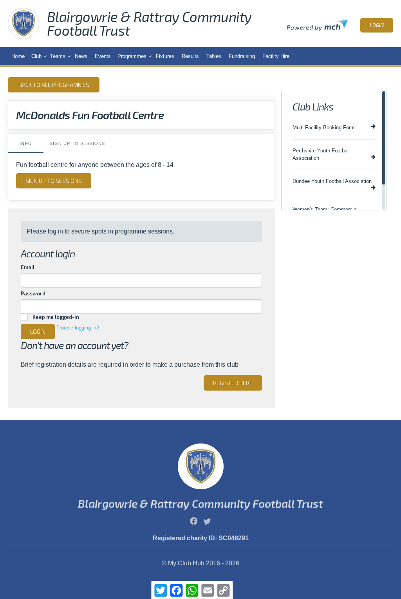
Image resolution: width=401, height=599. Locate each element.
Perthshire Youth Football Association (321, 154)
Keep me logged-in (56, 317)
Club (36, 56)
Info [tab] (26, 143)
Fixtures (165, 56)
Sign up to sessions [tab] (77, 143)
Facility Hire (275, 56)
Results (190, 56)
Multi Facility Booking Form (324, 127)
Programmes (131, 56)
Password (33, 293)
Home (18, 56)
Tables (213, 56)
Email (27, 267)
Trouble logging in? (77, 328)
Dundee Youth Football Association (332, 181)
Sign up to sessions (53, 180)
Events (103, 56)
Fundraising (242, 56)
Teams (57, 56)
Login (377, 25)
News (81, 56)
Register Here (233, 382)
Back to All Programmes (53, 84)
